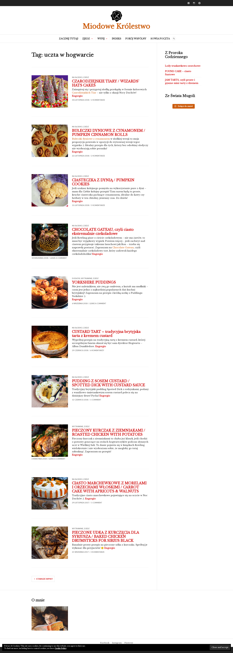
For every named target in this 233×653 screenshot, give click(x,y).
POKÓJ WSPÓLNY (135, 38)
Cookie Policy (60, 648)
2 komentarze (98, 100)
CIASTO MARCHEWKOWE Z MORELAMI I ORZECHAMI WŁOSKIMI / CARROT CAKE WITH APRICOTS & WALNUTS (109, 487)
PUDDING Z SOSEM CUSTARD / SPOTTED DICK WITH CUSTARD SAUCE (108, 383)
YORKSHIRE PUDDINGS (94, 282)
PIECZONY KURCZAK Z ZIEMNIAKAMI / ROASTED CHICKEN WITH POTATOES (108, 432)
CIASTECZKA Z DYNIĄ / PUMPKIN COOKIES (103, 182)
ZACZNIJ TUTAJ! (68, 38)
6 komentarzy (97, 350)
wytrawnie (86, 278)
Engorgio (77, 96)
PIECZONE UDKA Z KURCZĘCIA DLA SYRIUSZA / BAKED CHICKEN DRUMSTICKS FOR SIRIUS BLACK (105, 536)
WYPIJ (101, 38)
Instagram (117, 643)
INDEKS (116, 38)
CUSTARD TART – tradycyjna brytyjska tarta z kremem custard (106, 334)
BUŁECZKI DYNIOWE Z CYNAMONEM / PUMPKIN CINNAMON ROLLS (108, 133)
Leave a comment (58, 258)
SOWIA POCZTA (160, 38)
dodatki (76, 278)
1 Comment (95, 400)
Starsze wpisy (44, 578)
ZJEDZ (86, 38)
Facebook (104, 643)
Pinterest (128, 643)
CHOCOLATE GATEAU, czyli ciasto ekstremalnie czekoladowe (103, 232)
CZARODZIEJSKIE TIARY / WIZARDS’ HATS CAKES (105, 83)
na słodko (77, 77)
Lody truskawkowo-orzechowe (183, 65)
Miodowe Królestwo (116, 26)
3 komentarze (98, 205)
